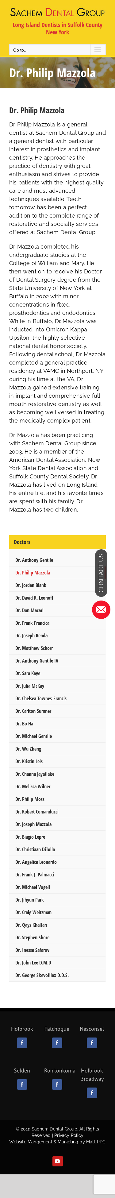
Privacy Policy (68, 1135)
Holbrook (22, 1028)
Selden (22, 1070)
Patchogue (56, 1028)
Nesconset (92, 1028)
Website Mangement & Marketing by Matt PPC (57, 1141)
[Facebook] (22, 1043)
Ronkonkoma (59, 1070)
